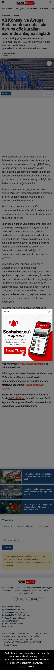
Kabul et (31, 667)
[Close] (49, 311)
